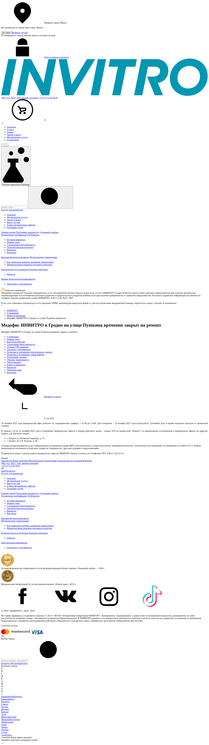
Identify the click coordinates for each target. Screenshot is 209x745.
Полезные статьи (15, 227)
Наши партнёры (20, 461)
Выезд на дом (13, 222)
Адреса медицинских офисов (21, 225)
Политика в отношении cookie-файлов (25, 354)
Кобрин (5, 712)
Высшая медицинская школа (15, 257)
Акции (10, 132)
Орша (4, 724)
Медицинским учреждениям (43, 257)
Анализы (11, 127)
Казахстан (22, 663)
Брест (12, 699)
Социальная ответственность (21, 245)
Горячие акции (8, 232)
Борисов (5, 699)
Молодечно (14, 719)
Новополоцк (7, 722)
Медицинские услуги (17, 137)
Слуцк (4, 732)
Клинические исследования (14, 269)
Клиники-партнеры (38, 269)
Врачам (4, 279)
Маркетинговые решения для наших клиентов (29, 264)
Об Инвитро (33, 235)
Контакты (11, 252)
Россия (13, 663)
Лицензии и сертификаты (19, 284)
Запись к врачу (14, 135)
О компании (13, 140)
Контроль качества (16, 342)
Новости (11, 274)
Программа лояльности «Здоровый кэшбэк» (37, 232)
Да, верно (6, 33)
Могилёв (12, 717)
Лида (3, 714)
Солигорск (6, 735)
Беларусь (5, 663)
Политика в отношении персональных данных (29, 352)
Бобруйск (17, 696)
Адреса (10, 129)
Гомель (4, 704)
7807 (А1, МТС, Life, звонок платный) (19, 98)
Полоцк (5, 730)
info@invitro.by (8, 471)
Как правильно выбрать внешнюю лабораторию (30, 262)
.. (2, 145)
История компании (16, 239)
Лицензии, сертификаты (19, 349)
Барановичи (7, 696)
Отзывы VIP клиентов (17, 347)
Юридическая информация (22, 279)
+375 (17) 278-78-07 (48, 98)
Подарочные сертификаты (14, 235)
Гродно (4, 707)
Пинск (4, 727)
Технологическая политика (20, 247)
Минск (4, 717)
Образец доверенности (18, 360)
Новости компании (16, 365)
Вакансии (11, 250)
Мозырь (5, 719)
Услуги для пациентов (12, 210)
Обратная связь (14, 370)
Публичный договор (17, 357)
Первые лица (13, 242)
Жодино (5, 709)
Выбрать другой (20, 32)
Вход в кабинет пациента (56, 57)
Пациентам (7, 461)
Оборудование (14, 362)
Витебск (5, 701)
